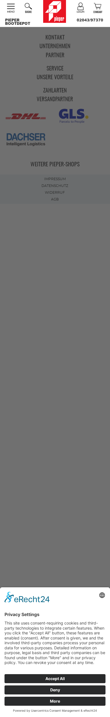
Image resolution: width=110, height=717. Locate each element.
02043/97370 (90, 20)
